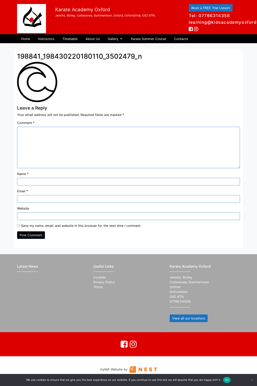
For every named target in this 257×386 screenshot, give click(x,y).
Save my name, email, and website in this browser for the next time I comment (81, 226)
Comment (26, 123)
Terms (98, 287)
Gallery (113, 39)
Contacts (181, 39)
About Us (93, 39)
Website (23, 208)
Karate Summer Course (148, 39)
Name (23, 174)
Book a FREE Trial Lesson (210, 8)
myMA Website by (115, 369)
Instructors (46, 39)
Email (22, 191)
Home (25, 39)
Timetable (70, 39)
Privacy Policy (104, 282)
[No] (252, 380)
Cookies (99, 277)
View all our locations (188, 318)
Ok (227, 379)
